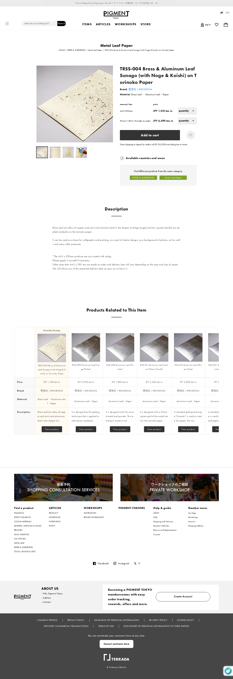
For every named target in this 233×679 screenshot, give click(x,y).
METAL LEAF (19, 543)
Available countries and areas (145, 158)
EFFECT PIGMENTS (22, 517)
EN (228, 12)
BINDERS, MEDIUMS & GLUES (27, 525)
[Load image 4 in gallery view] (81, 152)
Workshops (193, 517)
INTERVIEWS (55, 521)
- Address (46, 597)
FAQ (155, 517)
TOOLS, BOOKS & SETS (24, 551)
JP (221, 12)
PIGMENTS (19, 513)
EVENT (52, 525)
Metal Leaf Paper (173, 177)
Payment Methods (161, 525)
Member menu (197, 508)
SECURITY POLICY (158, 620)
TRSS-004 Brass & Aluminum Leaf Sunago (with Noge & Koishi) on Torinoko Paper (52, 369)
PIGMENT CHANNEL (132, 508)
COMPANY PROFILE (47, 620)
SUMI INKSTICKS (21, 534)
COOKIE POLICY (186, 620)
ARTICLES (55, 508)
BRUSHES (18, 530)
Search (62, 23)
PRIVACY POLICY (76, 620)
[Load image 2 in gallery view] (55, 152)
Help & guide (162, 508)
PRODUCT (53, 513)
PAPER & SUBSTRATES (143, 177)
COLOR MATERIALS (22, 521)
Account (191, 521)
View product (52, 429)
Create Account (183, 596)
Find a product (24, 508)
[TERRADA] (116, 656)
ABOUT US (50, 588)
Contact (156, 534)
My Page (192, 513)
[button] (7, 23)
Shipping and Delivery (163, 521)
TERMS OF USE (106, 626)
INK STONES (20, 538)
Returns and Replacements (165, 530)
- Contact (46, 601)
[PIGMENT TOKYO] (22, 597)
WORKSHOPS (93, 508)
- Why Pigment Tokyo (51, 593)
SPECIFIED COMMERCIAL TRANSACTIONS (66, 626)
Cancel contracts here (116, 644)
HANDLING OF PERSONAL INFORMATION (117, 620)
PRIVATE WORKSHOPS (94, 517)
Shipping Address (195, 525)
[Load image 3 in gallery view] (68, 152)
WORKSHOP (54, 517)
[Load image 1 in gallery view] (42, 152)
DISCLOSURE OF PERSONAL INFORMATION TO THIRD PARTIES (156, 626)
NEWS (156, 513)
